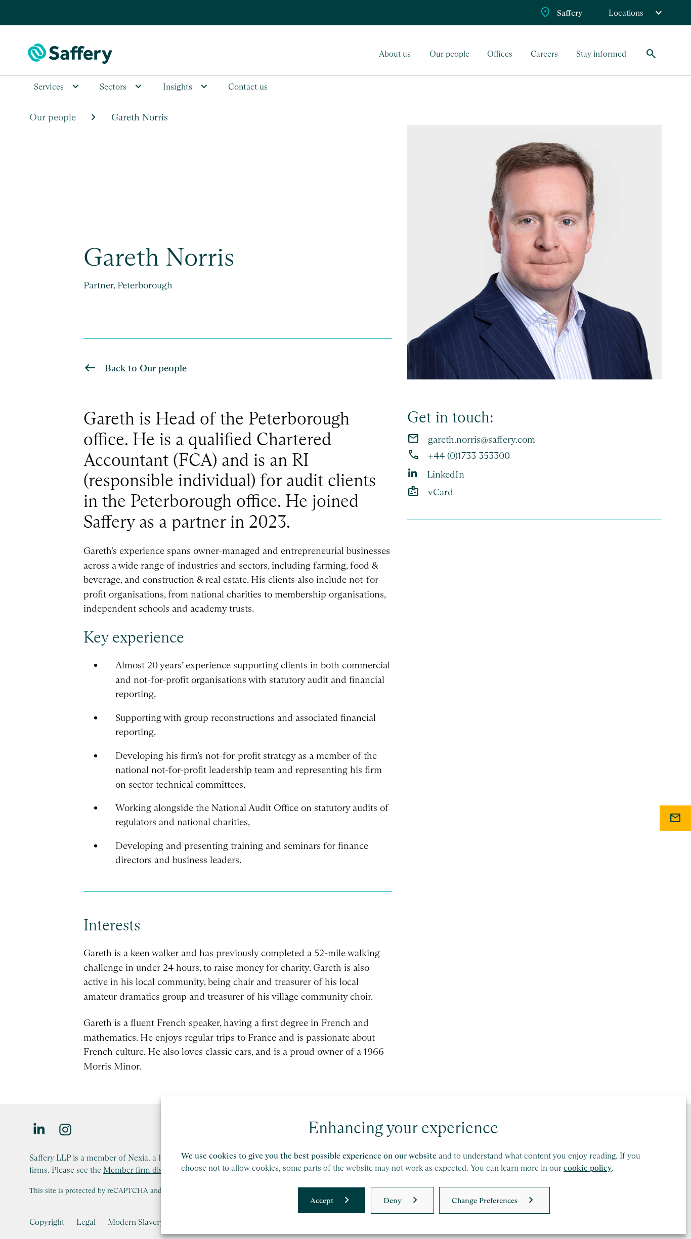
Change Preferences (484, 1200)
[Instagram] (66, 1129)
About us (395, 54)
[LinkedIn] (39, 1129)
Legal (86, 1222)
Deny (392, 1200)
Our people (449, 54)
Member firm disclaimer (146, 1170)
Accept (321, 1200)
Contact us (248, 86)
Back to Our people (146, 368)
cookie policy (588, 1168)
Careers (544, 54)
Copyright (46, 1222)
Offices (499, 54)
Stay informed (601, 54)
